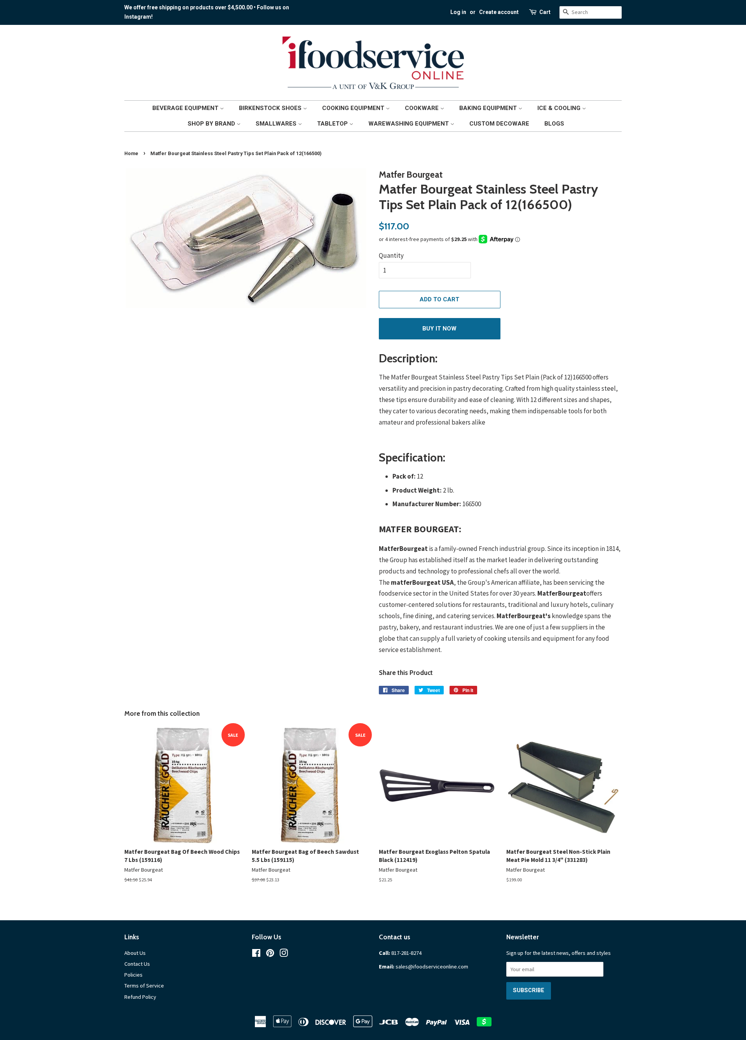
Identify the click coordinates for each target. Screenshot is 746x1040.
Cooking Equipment (354, 108)
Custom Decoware (499, 123)
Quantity (391, 255)
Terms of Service (144, 985)
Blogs (554, 123)
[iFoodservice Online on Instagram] (283, 954)
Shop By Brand (212, 123)
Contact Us (137, 963)
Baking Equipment (488, 108)
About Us (135, 952)
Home (131, 153)
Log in (458, 12)
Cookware (422, 108)
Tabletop (333, 123)
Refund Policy (140, 996)
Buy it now (439, 328)
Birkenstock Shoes (271, 108)
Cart (545, 12)
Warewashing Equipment (409, 123)
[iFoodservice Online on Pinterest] (270, 954)
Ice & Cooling (559, 108)
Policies (133, 974)
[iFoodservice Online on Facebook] (256, 954)
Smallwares (277, 123)
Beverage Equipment (186, 108)
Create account (499, 12)
